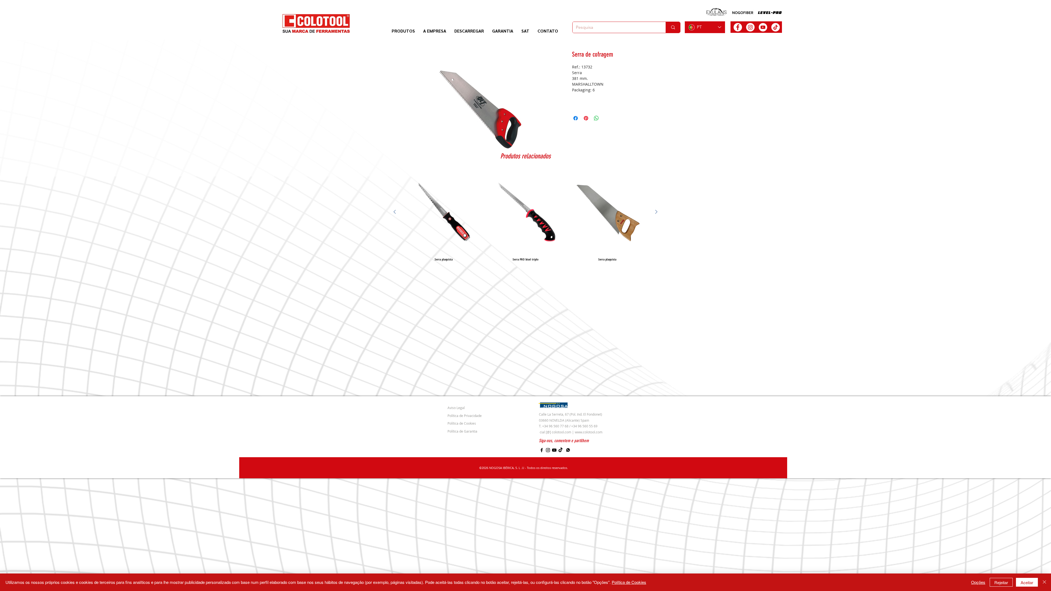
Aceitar (1027, 582)
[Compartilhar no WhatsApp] (596, 118)
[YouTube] (554, 450)
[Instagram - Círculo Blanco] (750, 27)
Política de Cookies (629, 582)
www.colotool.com (588, 432)
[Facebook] (541, 450)
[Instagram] (548, 450)
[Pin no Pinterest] (586, 118)
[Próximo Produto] (656, 211)
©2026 (484, 468)
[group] (525, 216)
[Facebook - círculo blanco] (738, 27)
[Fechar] (1044, 582)
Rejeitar (1001, 582)
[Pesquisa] (673, 27)
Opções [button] (978, 582)
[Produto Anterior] (394, 211)
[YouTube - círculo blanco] (763, 27)
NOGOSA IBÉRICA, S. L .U (506, 468)
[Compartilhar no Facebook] (575, 118)
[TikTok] (775, 27)
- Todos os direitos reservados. (546, 468)
